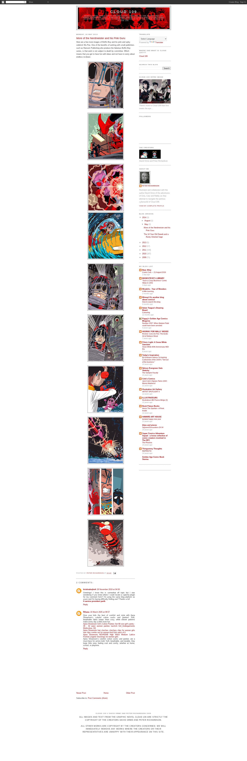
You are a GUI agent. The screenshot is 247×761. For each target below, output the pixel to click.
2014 (144, 217)
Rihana (86, 612)
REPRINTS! (146, 451)
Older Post (130, 693)
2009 (144, 257)
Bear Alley (146, 270)
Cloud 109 (123, 12)
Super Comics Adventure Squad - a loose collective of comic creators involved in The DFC (154, 436)
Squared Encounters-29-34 (152, 427)
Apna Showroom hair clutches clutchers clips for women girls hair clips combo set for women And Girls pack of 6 (109, 631)
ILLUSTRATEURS (150, 398)
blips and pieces (149, 425)
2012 (144, 246)
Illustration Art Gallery (152, 389)
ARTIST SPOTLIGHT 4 (151, 392)
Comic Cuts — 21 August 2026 (154, 272)
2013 (144, 242)
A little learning (148, 291)
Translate (159, 42)
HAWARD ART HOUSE (152, 417)
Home (106, 693)
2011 (144, 250)
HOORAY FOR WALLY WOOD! (155, 331)
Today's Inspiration (150, 355)
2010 (144, 254)
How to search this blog (151, 302)
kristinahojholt (89, 589)
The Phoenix (147, 443)
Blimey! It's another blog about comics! (153, 298)
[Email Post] (114, 573)
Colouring (146, 313)
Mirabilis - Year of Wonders (154, 289)
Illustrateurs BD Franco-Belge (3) (155, 400)
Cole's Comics (148, 379)
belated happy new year (151, 419)
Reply (85, 604)
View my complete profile (151, 206)
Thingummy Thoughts (152, 449)
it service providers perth (94, 601)
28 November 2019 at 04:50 (108, 589)
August (148, 221)
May (147, 224)
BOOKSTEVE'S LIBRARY (153, 278)
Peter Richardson (150, 186)
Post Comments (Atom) (97, 698)
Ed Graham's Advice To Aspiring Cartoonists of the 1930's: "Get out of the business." (155, 359)
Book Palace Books (150, 406)
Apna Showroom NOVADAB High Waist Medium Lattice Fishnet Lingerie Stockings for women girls (109, 635)
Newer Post (81, 693)
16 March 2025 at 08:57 (100, 612)
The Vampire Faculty (150, 373)
